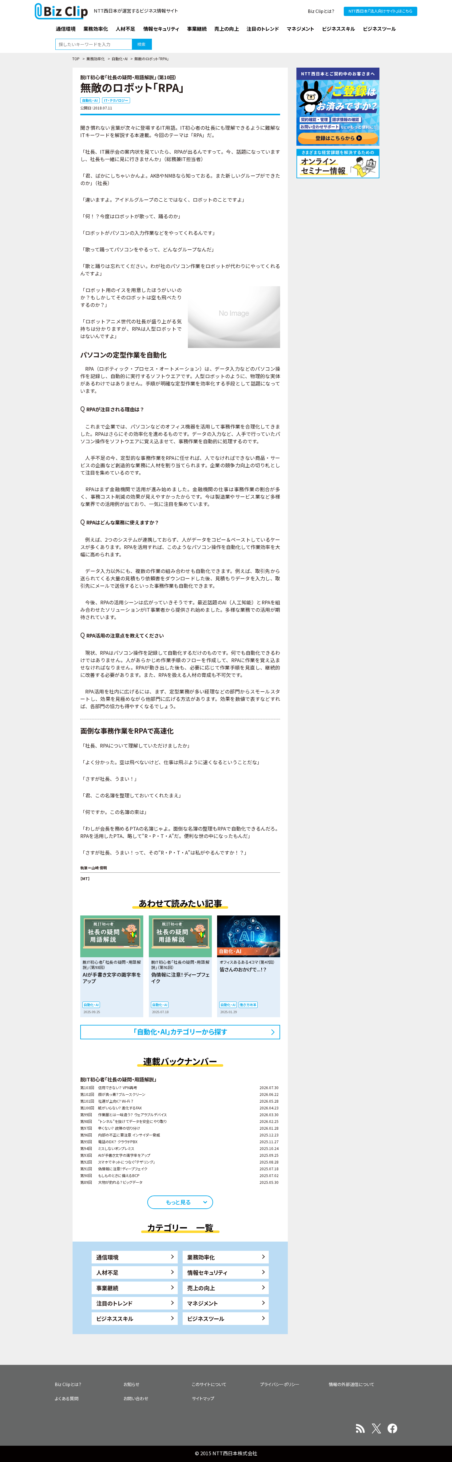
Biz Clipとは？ (321, 11)
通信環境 (107, 1257)
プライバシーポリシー (279, 1384)
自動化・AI (120, 58)
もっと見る (178, 1202)
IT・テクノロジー (116, 100)
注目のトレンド (114, 1303)
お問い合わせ (135, 1398)
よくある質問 (66, 1398)
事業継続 (107, 1288)
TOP (76, 58)
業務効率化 (95, 58)
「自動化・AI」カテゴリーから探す (180, 1031)
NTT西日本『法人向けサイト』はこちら (380, 11)
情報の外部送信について (352, 1384)
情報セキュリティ (207, 1272)
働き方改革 (248, 1004)
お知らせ (131, 1384)
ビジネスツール (205, 1318)
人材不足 (107, 1272)
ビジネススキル (114, 1318)
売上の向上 (201, 1288)
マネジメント (202, 1303)
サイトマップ (203, 1398)
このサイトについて (209, 1384)
